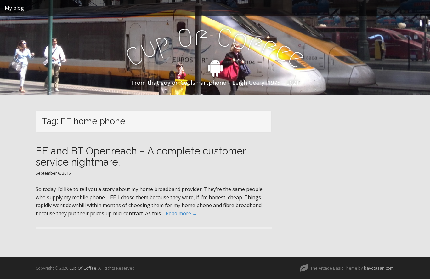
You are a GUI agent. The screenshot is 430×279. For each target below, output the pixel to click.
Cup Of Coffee (82, 268)
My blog (14, 7)
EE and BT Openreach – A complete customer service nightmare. (141, 156)
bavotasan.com (378, 268)
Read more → (181, 213)
